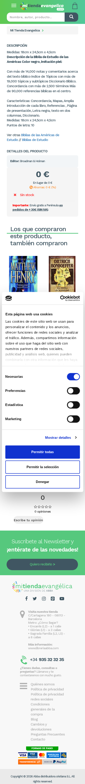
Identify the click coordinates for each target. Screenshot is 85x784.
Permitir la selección (43, 467)
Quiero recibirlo (41, 564)
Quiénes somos (42, 684)
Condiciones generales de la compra (43, 709)
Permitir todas (42, 452)
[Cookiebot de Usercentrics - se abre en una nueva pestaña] (60, 298)
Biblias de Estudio (35, 140)
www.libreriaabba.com (43, 648)
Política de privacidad (47, 689)
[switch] (73, 390)
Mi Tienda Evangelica (25, 30)
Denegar (42, 482)
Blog (34, 719)
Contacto (38, 739)
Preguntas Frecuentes (48, 734)
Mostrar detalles (58, 437)
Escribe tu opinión (28, 520)
